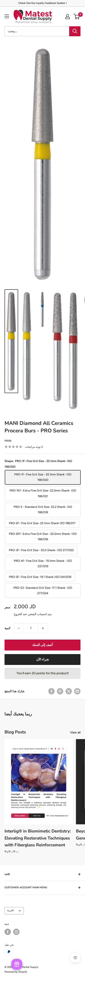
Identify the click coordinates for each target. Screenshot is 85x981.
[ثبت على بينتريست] (60, 691)
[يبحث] (74, 31)
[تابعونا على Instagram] (16, 932)
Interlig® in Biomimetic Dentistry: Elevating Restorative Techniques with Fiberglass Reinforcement (38, 838)
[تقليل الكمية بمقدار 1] (19, 628)
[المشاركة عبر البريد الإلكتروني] (77, 691)
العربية (10, 910)
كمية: (8, 628)
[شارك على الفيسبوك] (51, 691)
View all (75, 732)
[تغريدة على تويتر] (69, 691)
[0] (77, 16)
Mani (8, 440)
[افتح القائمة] (7, 16)
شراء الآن (42, 659)
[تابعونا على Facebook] (8, 932)
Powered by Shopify (16, 971)
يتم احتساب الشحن (40, 614)
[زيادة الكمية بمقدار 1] (43, 628)
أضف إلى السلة (42, 645)
